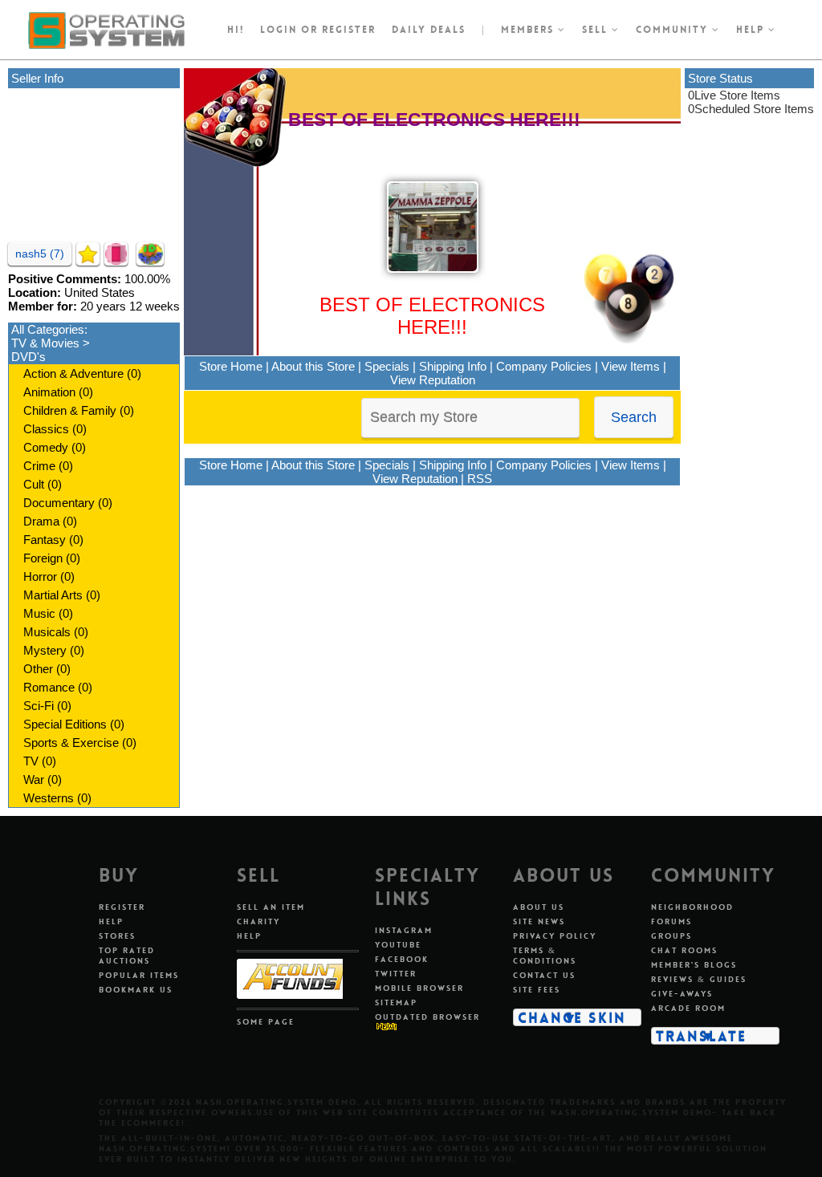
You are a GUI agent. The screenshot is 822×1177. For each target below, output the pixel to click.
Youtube (398, 945)
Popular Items (139, 975)
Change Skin (572, 1017)
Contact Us (544, 975)
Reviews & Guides (699, 979)
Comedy (45, 447)
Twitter (396, 973)
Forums (671, 921)
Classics (46, 429)
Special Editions (65, 724)
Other (38, 669)
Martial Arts (53, 595)
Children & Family (69, 410)
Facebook (402, 959)
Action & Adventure (73, 373)
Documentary (59, 502)
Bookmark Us (136, 989)
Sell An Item (271, 907)
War (33, 779)
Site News (539, 921)
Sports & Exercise (71, 742)
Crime (39, 466)
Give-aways (682, 993)
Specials (386, 366)
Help (752, 29)
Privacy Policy (554, 936)
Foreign (43, 558)
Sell (597, 29)
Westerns (48, 798)
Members (529, 29)
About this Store (313, 366)
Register (122, 907)
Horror (40, 576)
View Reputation (432, 380)
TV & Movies (45, 343)
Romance (49, 687)
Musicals (47, 632)
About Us (538, 907)
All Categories (47, 329)
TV (31, 761)
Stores (117, 936)
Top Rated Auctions (127, 955)
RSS (479, 478)
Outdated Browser (427, 1017)
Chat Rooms (684, 950)
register (349, 29)
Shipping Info (452, 366)
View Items (630, 366)
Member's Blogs (694, 965)
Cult (33, 484)
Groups (671, 936)
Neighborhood (692, 907)
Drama (41, 521)
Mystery (45, 650)
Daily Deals (429, 29)
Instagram (404, 930)
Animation (49, 392)
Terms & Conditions (544, 955)
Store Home (230, 366)
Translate (701, 1036)
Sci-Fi (38, 705)
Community (674, 29)
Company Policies (544, 366)
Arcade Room (688, 1008)
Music (39, 613)
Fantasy (44, 539)
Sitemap (396, 1002)
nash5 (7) (39, 253)
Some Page (266, 1022)
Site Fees (536, 989)
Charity (258, 921)
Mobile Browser (419, 988)
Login (278, 29)
